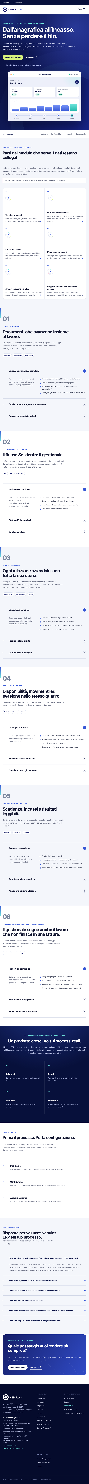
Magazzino (41, 1406)
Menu (80, 9)
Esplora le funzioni (13, 57)
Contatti (66, 1402)
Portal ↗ (40, 1466)
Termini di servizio (43, 1462)
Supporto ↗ (68, 1406)
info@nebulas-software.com (13, 1448)
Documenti (40, 1402)
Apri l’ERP (32, 57)
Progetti (39, 1413)
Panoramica (41, 1398)
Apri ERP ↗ (41, 1417)
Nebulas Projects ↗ (44, 1420)
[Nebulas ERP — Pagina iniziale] (12, 1396)
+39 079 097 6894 (9, 1445)
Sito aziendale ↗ (70, 1398)
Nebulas (6, 2)
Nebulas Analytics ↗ (44, 1428)
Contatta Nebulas (17, 1367)
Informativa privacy (44, 1459)
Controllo (40, 1409)
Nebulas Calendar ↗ (44, 1424)
